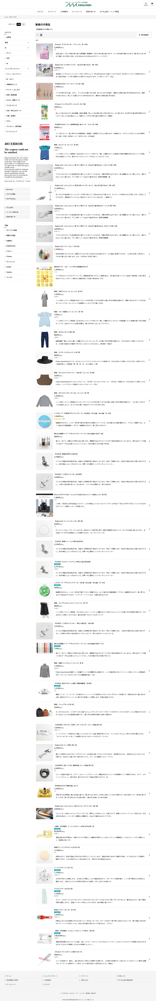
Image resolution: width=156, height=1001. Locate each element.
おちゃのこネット (74, 999)
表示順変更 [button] (145, 35)
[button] (146, 4)
